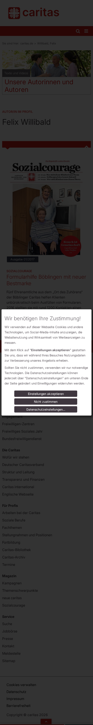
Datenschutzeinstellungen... (45, 409)
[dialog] (46, 362)
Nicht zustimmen (46, 401)
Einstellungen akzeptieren (46, 394)
